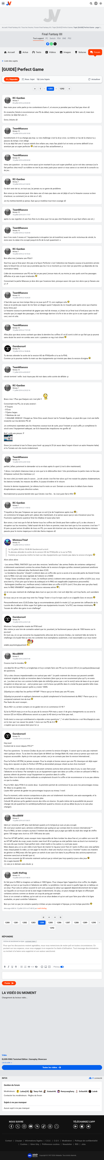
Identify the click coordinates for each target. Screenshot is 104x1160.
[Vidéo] (49, 966)
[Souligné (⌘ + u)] (12, 966)
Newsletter (67, 1144)
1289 (85, 922)
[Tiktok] (43, 1126)
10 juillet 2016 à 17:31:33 (21, 330)
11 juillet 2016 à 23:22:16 (21, 390)
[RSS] (37, 1126)
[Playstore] (75, 1126)
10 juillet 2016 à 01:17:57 (21, 215)
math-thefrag (20, 872)
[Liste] (21, 966)
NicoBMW (18, 653)
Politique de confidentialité (86, 1141)
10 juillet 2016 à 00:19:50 (21, 133)
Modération (67, 1141)
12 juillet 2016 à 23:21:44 (21, 622)
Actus (25, 52)
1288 (76, 922)
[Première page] (43, 917)
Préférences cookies (51, 1144)
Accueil (4, 27)
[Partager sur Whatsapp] (51, 43)
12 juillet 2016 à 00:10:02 (21, 462)
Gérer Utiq (34, 1144)
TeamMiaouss (20, 128)
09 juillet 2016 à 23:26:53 (21, 103)
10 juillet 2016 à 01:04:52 (21, 184)
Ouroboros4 (19, 346)
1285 (50, 922)
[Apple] (82, 1126)
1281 (16, 922)
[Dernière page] (60, 917)
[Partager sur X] (55, 43)
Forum (97, 52)
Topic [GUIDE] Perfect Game (62, 27)
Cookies (23, 1144)
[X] (17, 1126)
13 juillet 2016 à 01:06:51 (21, 820)
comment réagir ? (31, 941)
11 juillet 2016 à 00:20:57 (21, 372)
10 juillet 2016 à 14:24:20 (21, 298)
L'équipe (18, 1141)
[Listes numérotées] (25, 966)
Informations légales (33, 1141)
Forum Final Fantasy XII (42, 27)
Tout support (38, 38)
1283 (33, 922)
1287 (67, 922)
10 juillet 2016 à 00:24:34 (21, 160)
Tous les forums (27, 27)
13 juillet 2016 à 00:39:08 (21, 739)
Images (67, 52)
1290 (93, 922)
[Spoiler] (36, 966)
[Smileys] (42, 966)
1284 (50, 89)
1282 (24, 922)
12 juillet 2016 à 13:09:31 (21, 545)
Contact (8, 1141)
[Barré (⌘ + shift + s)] (15, 966)
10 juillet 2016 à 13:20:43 (21, 233)
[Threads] (50, 1126)
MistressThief (20, 540)
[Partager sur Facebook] (47, 43)
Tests (38, 52)
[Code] (32, 966)
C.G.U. (48, 1141)
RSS (76, 1144)
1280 (7, 922)
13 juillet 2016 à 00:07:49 (21, 659)
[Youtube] (30, 1126)
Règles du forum (35, 1095)
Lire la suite (6, 1063)
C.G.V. (56, 1141)
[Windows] (88, 1126)
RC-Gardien (19, 98)
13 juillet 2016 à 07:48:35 (21, 878)
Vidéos (52, 52)
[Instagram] (24, 1126)
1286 (59, 922)
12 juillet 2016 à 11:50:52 (21, 508)
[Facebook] (11, 1126)
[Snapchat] (56, 1126)
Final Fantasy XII (14, 27)
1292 (62, 89)
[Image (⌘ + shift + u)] (45, 966)
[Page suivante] (55, 917)
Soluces (82, 52)
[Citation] (28, 966)
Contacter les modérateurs (15, 1095)
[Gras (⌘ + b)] (4, 966)
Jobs (83, 1144)
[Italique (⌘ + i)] (8, 966)
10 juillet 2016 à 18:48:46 (21, 351)
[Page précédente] (49, 917)
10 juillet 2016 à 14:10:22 (21, 254)
